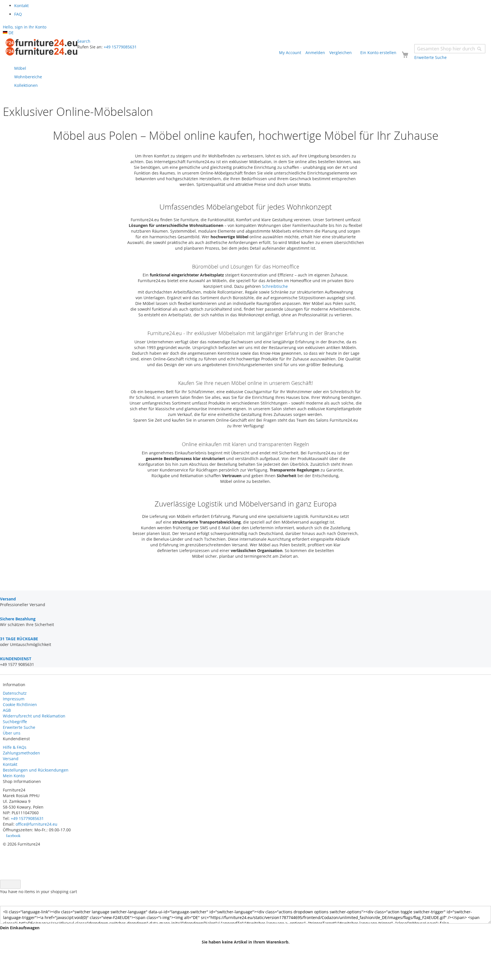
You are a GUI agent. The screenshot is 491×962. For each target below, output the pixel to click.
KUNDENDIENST (15, 658)
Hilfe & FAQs (14, 747)
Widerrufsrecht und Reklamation (34, 716)
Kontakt (10, 764)
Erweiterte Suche (19, 727)
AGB (7, 710)
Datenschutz (15, 693)
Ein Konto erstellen (378, 52)
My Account (290, 52)
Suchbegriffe (15, 721)
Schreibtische (275, 286)
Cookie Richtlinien (20, 704)
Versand (10, 758)
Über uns (11, 733)
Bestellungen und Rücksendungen (35, 770)
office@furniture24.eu (36, 824)
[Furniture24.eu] (41, 47)
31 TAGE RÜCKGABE (19, 638)
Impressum (13, 698)
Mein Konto (14, 775)
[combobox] (449, 48)
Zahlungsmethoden (21, 753)
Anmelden (315, 52)
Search (83, 41)
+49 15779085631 (120, 47)
